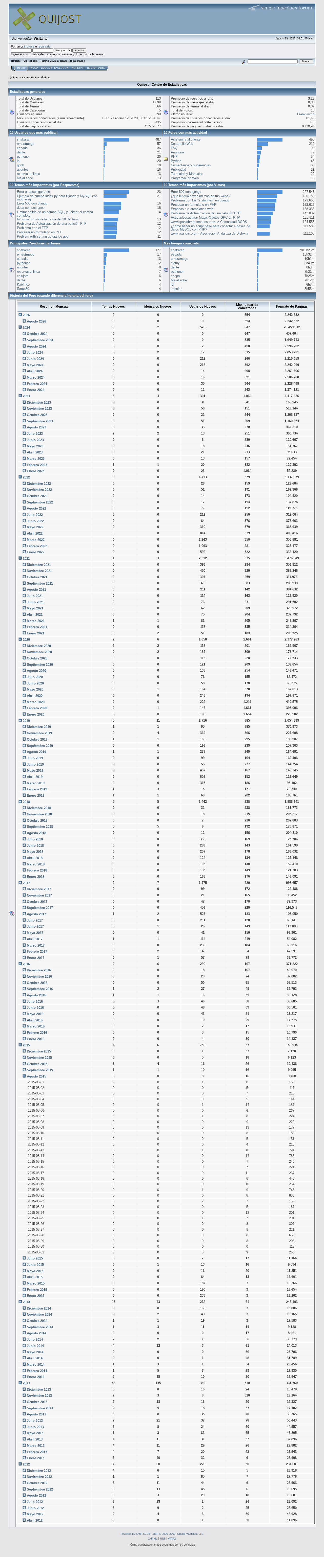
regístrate (44, 46)
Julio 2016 (35, 1001)
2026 (26, 315)
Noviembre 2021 (39, 571)
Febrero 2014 (37, 1371)
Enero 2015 (35, 1296)
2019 (26, 721)
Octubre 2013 (37, 1402)
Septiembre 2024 (40, 340)
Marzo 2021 (36, 621)
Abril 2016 (35, 1020)
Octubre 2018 (37, 820)
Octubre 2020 (37, 658)
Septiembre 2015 (40, 1070)
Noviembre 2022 (39, 490)
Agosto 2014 (36, 1333)
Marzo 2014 (36, 1364)
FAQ (174, 148)
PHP (174, 156)
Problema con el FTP (32, 228)
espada (22, 148)
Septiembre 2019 (40, 746)
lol (18, 161)
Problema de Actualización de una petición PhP (52, 223)
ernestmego (25, 144)
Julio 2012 (35, 1502)
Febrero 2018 (37, 870)
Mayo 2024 (35, 365)
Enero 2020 (35, 714)
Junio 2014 (35, 1346)
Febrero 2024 (37, 384)
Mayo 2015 (35, 1271)
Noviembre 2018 (39, 814)
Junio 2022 (35, 521)
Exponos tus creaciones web (192, 209)
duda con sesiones (31, 208)
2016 (26, 964)
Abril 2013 (35, 1439)
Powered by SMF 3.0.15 (135, 1533)
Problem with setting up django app (42, 236)
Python (176, 161)
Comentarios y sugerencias (191, 165)
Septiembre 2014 (40, 1327)
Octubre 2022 (37, 496)
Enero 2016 (35, 1039)
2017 (26, 883)
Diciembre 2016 (39, 970)
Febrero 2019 (37, 789)
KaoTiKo (23, 284)
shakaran (23, 139)
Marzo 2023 (36, 459)
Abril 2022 (35, 533)
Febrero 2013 (37, 1452)
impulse (176, 289)
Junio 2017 (35, 926)
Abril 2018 (35, 858)
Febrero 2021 (37, 627)
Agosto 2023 (36, 427)
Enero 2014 (35, 1377)
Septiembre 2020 (40, 665)
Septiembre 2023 (40, 421)
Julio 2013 (35, 1421)
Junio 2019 (35, 764)
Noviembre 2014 (39, 1314)
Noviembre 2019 (39, 733)
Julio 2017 (35, 920)
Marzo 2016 (36, 1026)
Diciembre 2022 (39, 484)
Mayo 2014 (35, 1352)
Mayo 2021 (35, 608)
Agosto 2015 (36, 1076)
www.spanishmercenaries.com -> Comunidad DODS (209, 222)
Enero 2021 (35, 633)
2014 (26, 1302)
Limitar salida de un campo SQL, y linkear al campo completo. (55, 213)
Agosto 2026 (36, 321)
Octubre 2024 (37, 334)
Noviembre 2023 (39, 408)
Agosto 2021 (36, 589)
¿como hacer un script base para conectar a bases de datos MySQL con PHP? (210, 228)
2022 (26, 477)
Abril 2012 (35, 1520)
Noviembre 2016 (39, 976)
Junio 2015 (35, 1265)
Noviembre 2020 (39, 652)
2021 (26, 558)
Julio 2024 (35, 352)
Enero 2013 (35, 1458)
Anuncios (178, 152)
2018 (26, 802)
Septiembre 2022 (40, 502)
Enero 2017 (35, 958)
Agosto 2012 (36, 1495)
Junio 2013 (35, 1427)
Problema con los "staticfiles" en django (200, 200)
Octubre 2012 (37, 1483)
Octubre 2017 (37, 902)
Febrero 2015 (37, 1290)
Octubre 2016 (37, 983)
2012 (26, 1464)
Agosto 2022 (36, 508)
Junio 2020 (35, 683)
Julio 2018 (35, 839)
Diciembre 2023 (39, 402)
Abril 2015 (35, 1277)
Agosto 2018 (36, 833)
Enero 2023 (35, 471)
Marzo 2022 (36, 540)
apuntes (23, 169)
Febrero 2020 (37, 708)
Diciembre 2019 (39, 727)
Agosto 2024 (36, 346)
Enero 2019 (35, 795)
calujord (22, 276)
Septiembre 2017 (40, 908)
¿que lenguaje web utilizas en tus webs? (200, 196)
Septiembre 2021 (40, 583)
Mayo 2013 (35, 1433)
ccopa (175, 276)
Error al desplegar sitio (33, 192)
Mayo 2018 (35, 852)
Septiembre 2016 (40, 989)
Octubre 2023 (37, 415)
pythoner (23, 156)
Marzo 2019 (36, 783)
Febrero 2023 (37, 465)
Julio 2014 (35, 1339)
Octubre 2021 (37, 577)
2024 (26, 327)
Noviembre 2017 (39, 895)
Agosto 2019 (36, 752)
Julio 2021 (35, 596)
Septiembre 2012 (40, 1489)
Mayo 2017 (35, 933)
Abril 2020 (35, 696)
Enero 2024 (35, 390)
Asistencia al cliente (185, 139)
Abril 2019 (35, 777)
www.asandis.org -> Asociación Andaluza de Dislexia (209, 233)
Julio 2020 (35, 677)
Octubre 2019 (37, 739)
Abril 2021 (35, 614)
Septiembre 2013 (40, 1408)
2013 (26, 1383)
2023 (26, 396)
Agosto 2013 (36, 1414)
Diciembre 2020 (39, 646)
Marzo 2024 (36, 377)
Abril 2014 (35, 1358)
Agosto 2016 (36, 995)
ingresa (29, 46)
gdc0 (20, 165)
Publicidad (178, 169)
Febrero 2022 (37, 546)
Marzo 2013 (36, 1446)
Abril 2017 (35, 939)
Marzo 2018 (36, 864)
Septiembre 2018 (40, 827)
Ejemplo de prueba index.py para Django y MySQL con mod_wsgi (57, 197)
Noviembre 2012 (39, 1477)
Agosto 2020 (36, 671)
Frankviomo (305, 114)
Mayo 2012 (35, 1514)
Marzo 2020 (36, 702)
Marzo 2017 (36, 945)
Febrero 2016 (37, 1033)
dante (21, 152)
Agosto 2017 (36, 914)
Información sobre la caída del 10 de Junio (48, 219)
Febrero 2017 (37, 951)
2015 (26, 1045)
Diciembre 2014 (39, 1308)
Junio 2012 (35, 1508)
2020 (26, 640)
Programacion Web (185, 178)
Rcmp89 (23, 289)
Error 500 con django (32, 203)
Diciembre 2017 (39, 889)
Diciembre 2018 (39, 808)
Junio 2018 (35, 846)
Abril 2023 (35, 452)
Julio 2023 (35, 434)
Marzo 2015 (36, 1283)
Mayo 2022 (35, 527)
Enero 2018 (35, 877)
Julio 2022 (35, 515)
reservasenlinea (28, 174)
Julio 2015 (35, 1258)
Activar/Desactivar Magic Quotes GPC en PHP (205, 217)
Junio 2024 (35, 359)
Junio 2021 (35, 602)
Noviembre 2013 (39, 1396)
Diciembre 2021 (39, 565)
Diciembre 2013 (39, 1389)
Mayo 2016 (35, 1014)
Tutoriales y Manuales (187, 174)
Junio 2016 (35, 1008)
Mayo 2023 (35, 446)
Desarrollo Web (182, 144)
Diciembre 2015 (39, 1051)
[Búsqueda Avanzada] (243, 61)
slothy (175, 263)
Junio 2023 (35, 440)
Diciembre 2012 (39, 1471)
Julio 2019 (35, 758)
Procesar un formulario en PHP (40, 232)
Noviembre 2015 (39, 1058)
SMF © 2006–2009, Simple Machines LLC (178, 1533)
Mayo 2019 (35, 770)
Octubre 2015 (37, 1064)
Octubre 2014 (37, 1321)
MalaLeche (25, 178)
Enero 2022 (35, 552)
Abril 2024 (35, 371)
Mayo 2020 (35, 689)
